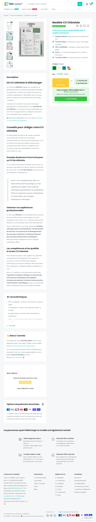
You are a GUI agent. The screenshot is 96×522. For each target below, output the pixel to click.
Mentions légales (80, 492)
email (20, 357)
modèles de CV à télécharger (14, 496)
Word (12, 346)
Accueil (6, 15)
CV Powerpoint (60, 492)
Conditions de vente (81, 486)
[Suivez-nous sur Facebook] (47, 515)
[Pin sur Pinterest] (81, 25)
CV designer (59, 478)
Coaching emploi (40, 478)
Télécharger (60, 85)
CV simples (59, 486)
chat (13, 357)
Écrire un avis (25, 382)
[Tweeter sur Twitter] (84, 25)
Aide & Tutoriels (39, 483)
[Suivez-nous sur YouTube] (54, 515)
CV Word (58, 489)
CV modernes (60, 481)
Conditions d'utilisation (82, 489)
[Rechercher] (80, 4)
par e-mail (35, 459)
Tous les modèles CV (16, 15)
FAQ (19, 352)
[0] (91, 4)
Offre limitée (72, 99)
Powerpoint (19, 346)
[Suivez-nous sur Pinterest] (51, 515)
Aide (53, 9)
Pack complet (29, 9)
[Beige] (59, 68)
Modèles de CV (11, 9)
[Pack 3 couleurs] (69, 68)
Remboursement (80, 481)
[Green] (54, 68)
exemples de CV (18, 488)
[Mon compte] (87, 4)
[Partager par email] (88, 25)
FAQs (36, 486)
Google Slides (30, 346)
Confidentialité (79, 483)
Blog (35, 489)
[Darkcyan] (64, 68)
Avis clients (44, 9)
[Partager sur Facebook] (77, 25)
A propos (77, 478)
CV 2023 (58, 495)
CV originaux (59, 483)
